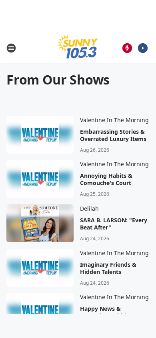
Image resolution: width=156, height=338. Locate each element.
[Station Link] (78, 48)
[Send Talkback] (127, 48)
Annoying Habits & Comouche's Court (106, 179)
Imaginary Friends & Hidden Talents (108, 268)
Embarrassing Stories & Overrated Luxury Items (113, 135)
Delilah (89, 208)
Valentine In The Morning (114, 120)
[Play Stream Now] (143, 48)
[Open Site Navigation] (11, 48)
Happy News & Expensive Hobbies (106, 312)
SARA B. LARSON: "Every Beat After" (113, 224)
